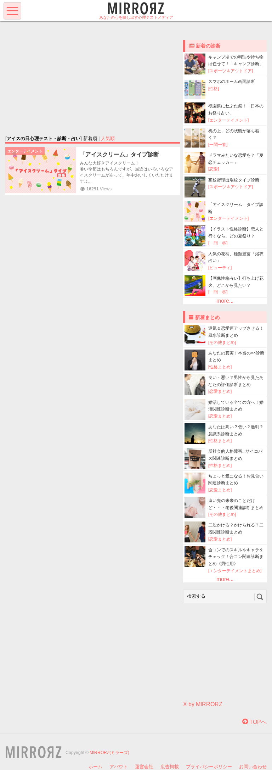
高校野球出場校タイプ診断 (233, 180)
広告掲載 (169, 766)
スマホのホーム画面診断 (231, 81)
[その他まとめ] (222, 342)
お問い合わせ (253, 766)
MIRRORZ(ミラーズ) (109, 752)
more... (224, 301)
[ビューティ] (220, 267)
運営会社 (144, 766)
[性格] (213, 88)
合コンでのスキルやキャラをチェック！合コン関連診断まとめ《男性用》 (236, 556)
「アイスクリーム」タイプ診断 (119, 154)
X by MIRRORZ (202, 704)
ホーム (95, 766)
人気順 (108, 138)
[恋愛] (213, 169)
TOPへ (257, 722)
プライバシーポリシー (209, 766)
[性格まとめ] (220, 366)
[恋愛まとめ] (220, 391)
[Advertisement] (92, 78)
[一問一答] (217, 144)
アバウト (118, 766)
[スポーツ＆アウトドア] (230, 70)
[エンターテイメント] (228, 120)
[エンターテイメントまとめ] (234, 570)
